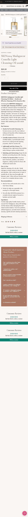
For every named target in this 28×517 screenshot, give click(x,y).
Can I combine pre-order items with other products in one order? (11, 263)
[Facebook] (6, 222)
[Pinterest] (10, 222)
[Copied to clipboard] (14, 222)
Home (2, 14)
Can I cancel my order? (9, 280)
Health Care (20, 10)
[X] (8, 222)
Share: (2, 221)
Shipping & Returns (6, 217)
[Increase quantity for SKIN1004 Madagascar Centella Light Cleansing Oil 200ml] (7, 78)
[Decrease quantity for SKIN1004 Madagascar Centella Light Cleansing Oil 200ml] (2, 78)
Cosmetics (12, 10)
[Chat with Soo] (24, 513)
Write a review (14, 237)
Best (2, 10)
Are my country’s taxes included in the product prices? (12, 275)
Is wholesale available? (9, 302)
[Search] (23, 6)
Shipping (3, 71)
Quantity (3, 75)
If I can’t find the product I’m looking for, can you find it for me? (11, 297)
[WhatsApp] (12, 222)
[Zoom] (22, 18)
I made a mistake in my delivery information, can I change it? (12, 285)
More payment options (14, 91)
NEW (6, 10)
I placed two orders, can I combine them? (10, 269)
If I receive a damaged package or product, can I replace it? (12, 290)
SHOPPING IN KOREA (14, 6)
